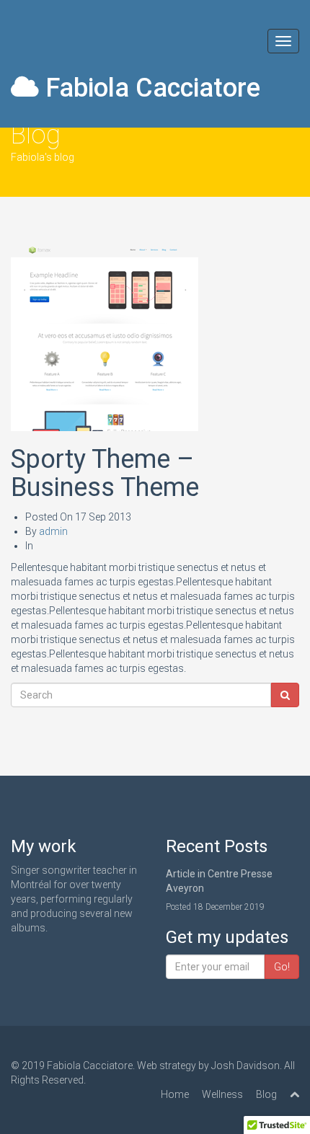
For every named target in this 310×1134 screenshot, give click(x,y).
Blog (266, 1094)
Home (175, 1094)
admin (53, 531)
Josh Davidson (245, 1065)
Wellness (222, 1094)
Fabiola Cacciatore (149, 88)
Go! (282, 967)
